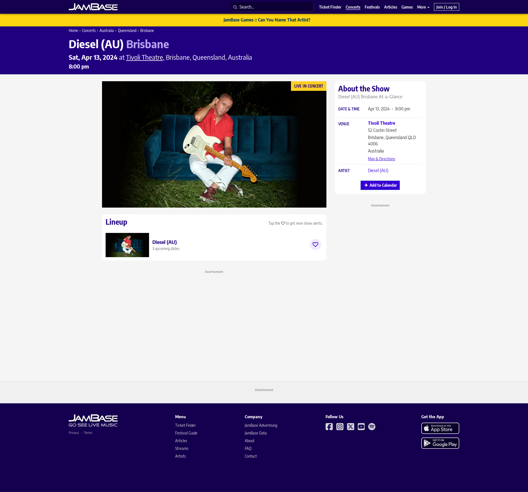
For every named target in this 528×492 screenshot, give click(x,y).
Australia (107, 30)
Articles (181, 440)
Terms (88, 433)
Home (73, 30)
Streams (181, 448)
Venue (343, 124)
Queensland (127, 30)
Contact (251, 456)
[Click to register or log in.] (315, 244)
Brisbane (147, 30)
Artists (180, 456)
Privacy (74, 433)
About (249, 440)
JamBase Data (256, 433)
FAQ (248, 448)
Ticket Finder (185, 425)
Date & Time (348, 109)
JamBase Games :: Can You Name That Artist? (267, 20)
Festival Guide (186, 433)
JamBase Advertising (261, 425)
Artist (344, 171)
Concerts (89, 30)
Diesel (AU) (378, 170)
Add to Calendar (383, 185)
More (422, 6)
